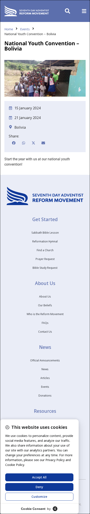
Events (25, 29)
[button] (84, 11)
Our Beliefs (45, 305)
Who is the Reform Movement (45, 314)
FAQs (45, 323)
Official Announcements (45, 360)
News (45, 369)
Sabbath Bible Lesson (45, 232)
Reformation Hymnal (45, 241)
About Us (45, 296)
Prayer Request (45, 259)
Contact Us (45, 332)
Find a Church (45, 250)
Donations (45, 395)
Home (8, 29)
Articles (45, 378)
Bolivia (20, 127)
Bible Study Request (45, 268)
